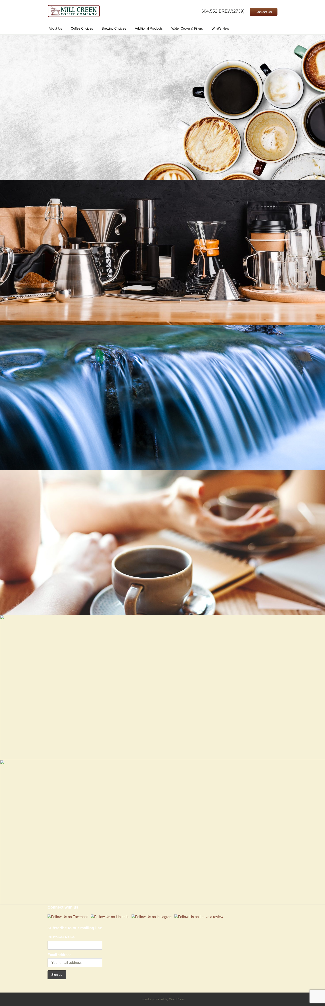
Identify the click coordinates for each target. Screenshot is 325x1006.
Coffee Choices (82, 28)
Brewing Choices (114, 28)
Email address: (60, 955)
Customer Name (61, 937)
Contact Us (264, 12)
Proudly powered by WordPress (162, 999)
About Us (55, 28)
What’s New (220, 28)
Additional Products (149, 28)
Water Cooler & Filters (187, 28)
